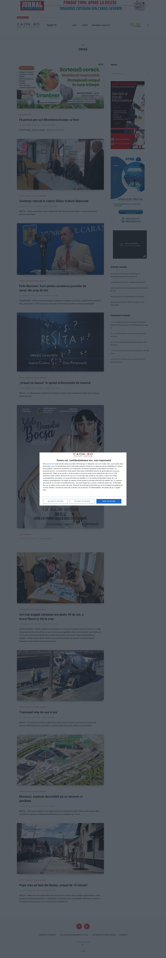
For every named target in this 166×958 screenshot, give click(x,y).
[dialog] (83, 479)
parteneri (50, 464)
